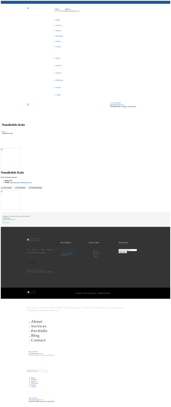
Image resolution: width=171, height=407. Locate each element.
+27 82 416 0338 (59, 11)
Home (4, 131)
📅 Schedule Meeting (35, 187)
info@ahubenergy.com (72, 11)
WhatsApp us (6, 222)
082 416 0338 (33, 352)
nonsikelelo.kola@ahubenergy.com (21, 182)
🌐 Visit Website (20, 187)
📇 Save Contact (6, 187)
